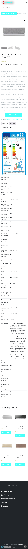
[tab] (5, 123)
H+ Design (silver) (15, 119)
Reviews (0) (12, 123)
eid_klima (5, 506)
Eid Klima (5, 502)
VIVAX (21, 119)
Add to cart (13, 114)
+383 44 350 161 (7, 495)
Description (5, 123)
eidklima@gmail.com (9, 498)
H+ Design (8, 119)
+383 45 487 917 (7, 491)
